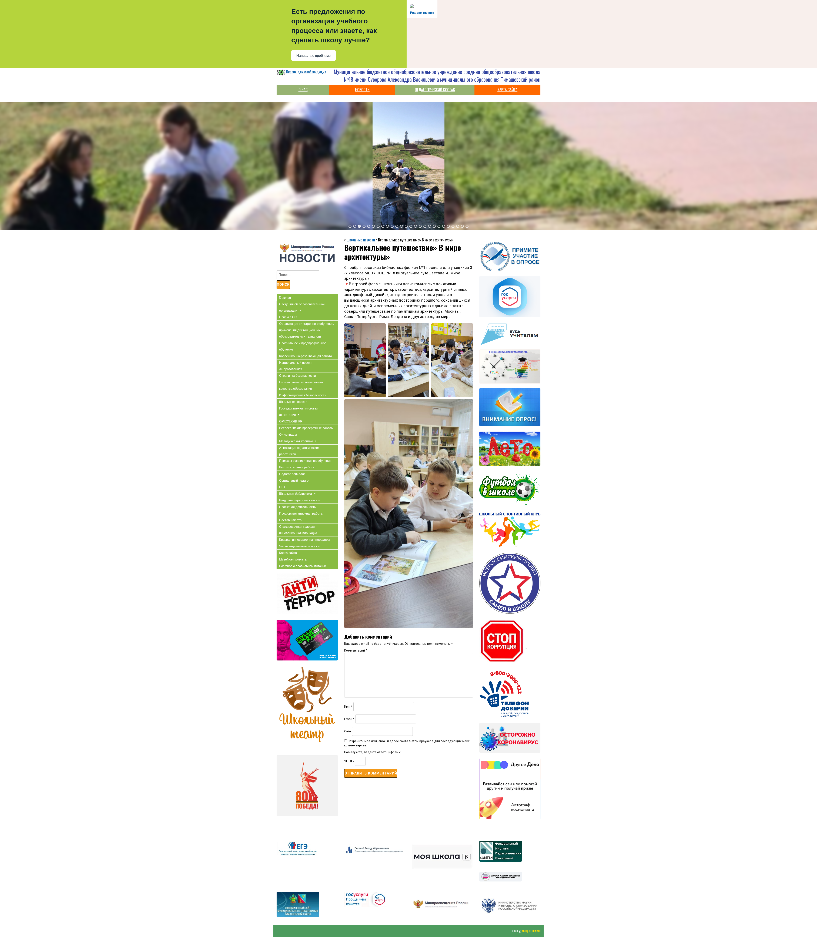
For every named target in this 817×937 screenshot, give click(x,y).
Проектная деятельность (297, 507)
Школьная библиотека (295, 493)
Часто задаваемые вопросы (299, 546)
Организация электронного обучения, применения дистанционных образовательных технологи (306, 330)
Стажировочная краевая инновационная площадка (298, 530)
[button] (350, 226)
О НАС (303, 89)
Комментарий (355, 650)
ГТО (282, 487)
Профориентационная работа (300, 513)
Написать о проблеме (313, 55)
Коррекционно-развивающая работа (305, 356)
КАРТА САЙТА (507, 89)
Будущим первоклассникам (299, 500)
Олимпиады (288, 434)
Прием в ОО (288, 317)
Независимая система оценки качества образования (301, 385)
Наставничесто (290, 520)
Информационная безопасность (302, 395)
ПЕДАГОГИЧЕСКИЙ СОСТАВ (435, 89)
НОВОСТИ (362, 89)
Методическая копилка (296, 441)
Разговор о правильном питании (302, 566)
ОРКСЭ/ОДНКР (290, 421)
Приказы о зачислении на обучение (305, 460)
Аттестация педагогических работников (299, 451)
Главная (285, 297)
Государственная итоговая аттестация (298, 411)
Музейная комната (292, 559)
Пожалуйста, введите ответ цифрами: (372, 752)
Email (349, 719)
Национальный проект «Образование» (295, 366)
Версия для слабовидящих (305, 71)
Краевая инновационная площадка (304, 539)
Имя (348, 706)
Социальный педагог (294, 480)
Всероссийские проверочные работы (306, 428)
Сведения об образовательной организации (301, 307)
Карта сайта (288, 553)
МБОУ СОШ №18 (531, 931)
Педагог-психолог (292, 474)
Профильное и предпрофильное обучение (302, 346)
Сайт (347, 731)
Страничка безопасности (297, 375)
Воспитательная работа (296, 467)
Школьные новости (293, 402)
